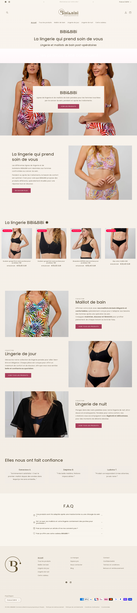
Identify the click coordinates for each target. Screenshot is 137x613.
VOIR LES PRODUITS (68, 106)
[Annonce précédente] (44, 2)
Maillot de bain (43, 565)
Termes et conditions (111, 565)
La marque (75, 558)
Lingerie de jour (43, 568)
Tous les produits (44, 561)
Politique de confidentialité (74, 607)
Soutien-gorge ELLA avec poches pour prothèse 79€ (51, 262)
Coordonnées (105, 607)
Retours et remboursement (113, 568)
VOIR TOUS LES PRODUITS (89, 326)
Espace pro (75, 561)
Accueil (40, 558)
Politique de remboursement (55, 607)
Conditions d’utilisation (92, 607)
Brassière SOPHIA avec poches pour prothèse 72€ (86, 262)
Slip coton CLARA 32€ (120, 261)
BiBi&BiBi (12, 607)
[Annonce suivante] (93, 2)
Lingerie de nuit (43, 572)
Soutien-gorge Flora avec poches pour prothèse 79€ (17, 262)
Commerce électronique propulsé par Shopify (30, 607)
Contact (106, 558)
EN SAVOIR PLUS (21, 190)
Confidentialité (109, 561)
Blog (72, 568)
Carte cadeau (43, 575)
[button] (7, 12)
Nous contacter (76, 565)
